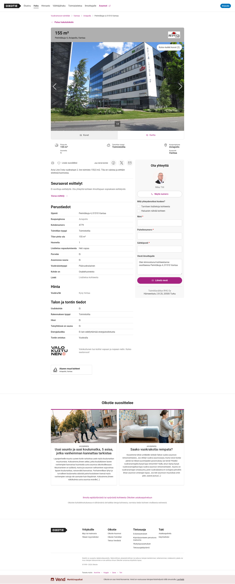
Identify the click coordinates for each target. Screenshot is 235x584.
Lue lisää (180, 579)
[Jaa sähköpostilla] (129, 163)
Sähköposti (143, 243)
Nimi (140, 216)
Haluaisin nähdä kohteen (153, 211)
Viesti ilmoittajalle (146, 256)
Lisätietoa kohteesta (88, 277)
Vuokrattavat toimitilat (60, 16)
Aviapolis (87, 16)
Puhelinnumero (145, 229)
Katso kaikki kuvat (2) (169, 47)
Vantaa (77, 16)
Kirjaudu (225, 6)
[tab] (84, 135)
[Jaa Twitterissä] (121, 163)
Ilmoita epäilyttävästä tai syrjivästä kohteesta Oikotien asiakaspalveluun (117, 497)
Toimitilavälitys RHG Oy (159, 290)
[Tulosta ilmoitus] (52, 163)
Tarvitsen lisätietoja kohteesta (155, 206)
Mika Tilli (159, 187)
